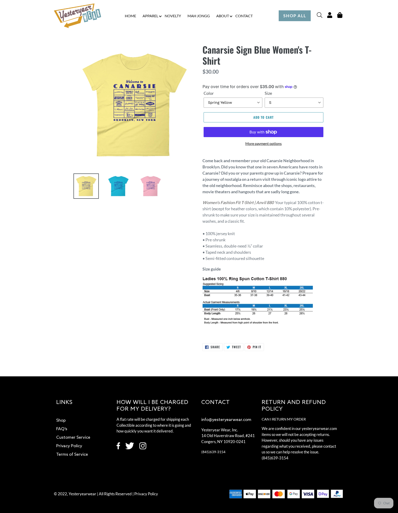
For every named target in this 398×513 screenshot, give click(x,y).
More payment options (263, 143)
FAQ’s (61, 429)
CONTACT (244, 16)
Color (209, 93)
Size (268, 93)
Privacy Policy (69, 446)
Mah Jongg (198, 16)
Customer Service (73, 437)
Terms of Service (72, 454)
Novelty (173, 16)
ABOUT (222, 16)
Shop (61, 420)
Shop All (294, 15)
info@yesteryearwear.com (226, 419)
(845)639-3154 (213, 452)
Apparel (150, 16)
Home (130, 16)
